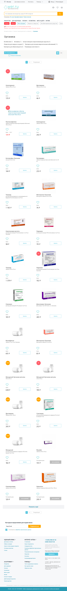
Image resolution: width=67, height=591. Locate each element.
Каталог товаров (8, 576)
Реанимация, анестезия (31, 46)
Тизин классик (27, 17)
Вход (52, 1)
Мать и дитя (40, 20)
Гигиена (24, 20)
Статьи (5, 550)
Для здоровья (16, 20)
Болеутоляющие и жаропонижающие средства (36, 41)
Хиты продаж (21, 23)
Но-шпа (12, 17)
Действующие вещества (10, 578)
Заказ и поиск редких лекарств (11, 546)
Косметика (32, 20)
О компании (27, 541)
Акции (13, 23)
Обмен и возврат (8, 544)
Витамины (17, 41)
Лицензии (27, 554)
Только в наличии (16, 55)
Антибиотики (7, 41)
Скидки (7, 23)
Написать (52, 554)
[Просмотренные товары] (53, 7)
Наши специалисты (29, 544)
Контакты (30, 1)
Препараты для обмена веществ (13, 46)
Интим (48, 20)
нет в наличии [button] (55, 462)
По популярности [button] (10, 53)
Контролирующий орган (30, 558)
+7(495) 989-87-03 (50, 540)
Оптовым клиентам (8, 548)
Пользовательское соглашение (32, 551)
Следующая (36, 62)
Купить (25, 97)
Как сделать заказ (29, 566)
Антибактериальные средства (49, 23)
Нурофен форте (19, 17)
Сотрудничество (28, 546)
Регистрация (59, 1)
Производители (7, 581)
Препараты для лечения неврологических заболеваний (40, 44)
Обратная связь (28, 568)
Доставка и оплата (20, 1)
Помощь (39, 1)
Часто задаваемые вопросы (31, 563)
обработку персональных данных (23, 529)
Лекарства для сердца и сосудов (13, 44)
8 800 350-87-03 (50, 542)
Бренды (62, 23)
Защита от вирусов (33, 23)
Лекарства (7, 20)
